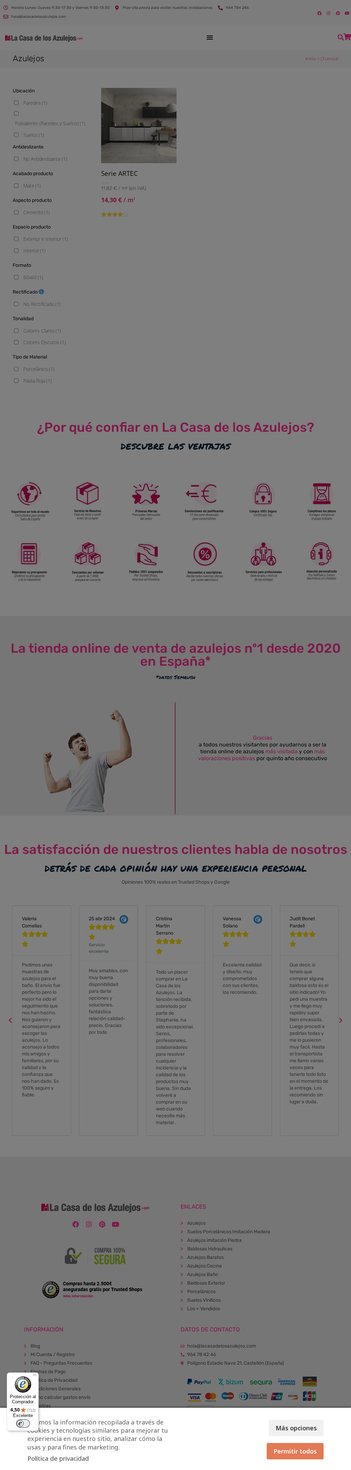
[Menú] (35, 1377)
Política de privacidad (58, 1458)
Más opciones (296, 1428)
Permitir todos (295, 1451)
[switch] (23, 1423)
